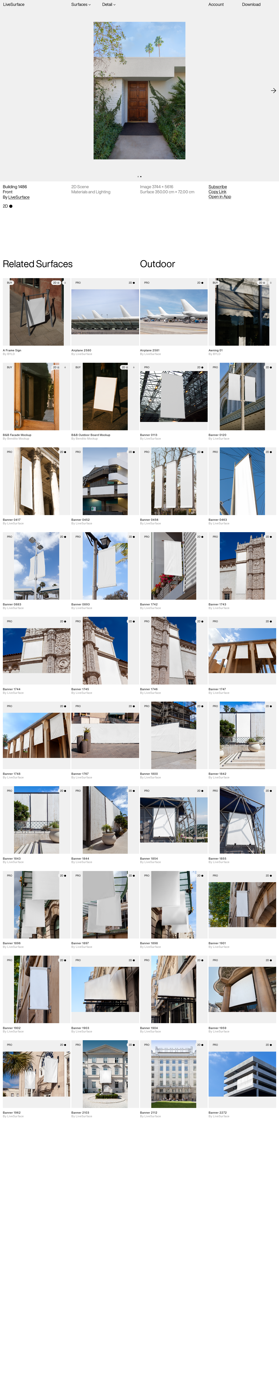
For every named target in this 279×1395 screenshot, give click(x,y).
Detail (107, 4)
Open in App (220, 196)
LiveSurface (13, 4)
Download (251, 4)
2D (54, 283)
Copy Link (217, 191)
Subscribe (218, 186)
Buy (9, 283)
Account (216, 4)
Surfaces (79, 4)
